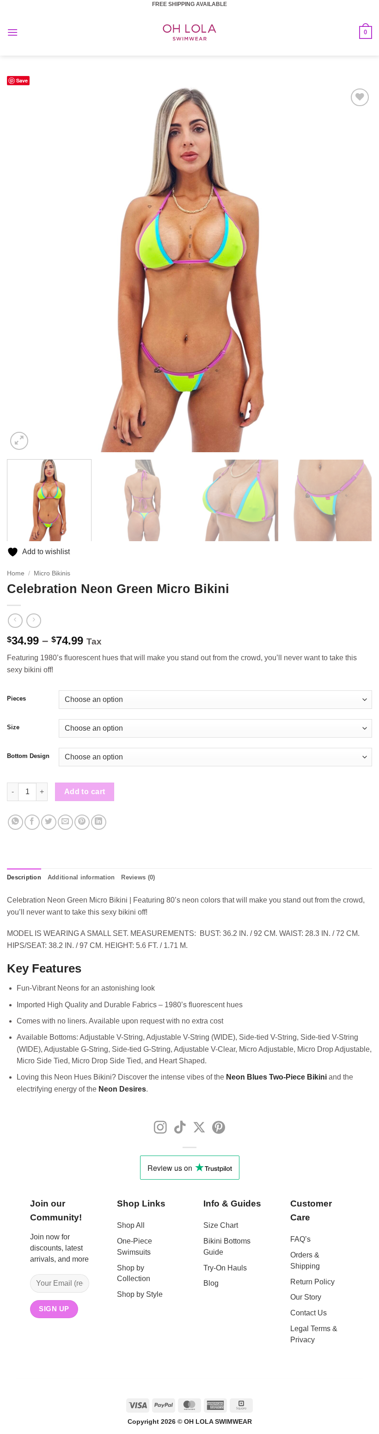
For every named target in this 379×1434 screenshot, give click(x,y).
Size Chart (220, 1225)
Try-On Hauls (225, 1268)
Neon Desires (122, 1089)
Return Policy (312, 1282)
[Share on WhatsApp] (15, 822)
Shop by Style (140, 1294)
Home (15, 573)
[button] (12, 32)
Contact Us (308, 1313)
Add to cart (84, 792)
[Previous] (26, 269)
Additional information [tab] (81, 877)
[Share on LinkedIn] (98, 822)
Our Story (305, 1297)
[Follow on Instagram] (160, 1128)
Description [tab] (24, 877)
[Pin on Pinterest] (82, 822)
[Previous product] (33, 620)
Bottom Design (28, 756)
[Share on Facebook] (32, 822)
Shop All (131, 1225)
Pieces (16, 698)
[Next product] (15, 620)
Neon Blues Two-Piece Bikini (276, 1077)
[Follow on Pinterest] (218, 1128)
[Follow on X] (199, 1128)
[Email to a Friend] (65, 822)
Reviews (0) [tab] (138, 877)
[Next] (353, 269)
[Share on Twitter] (48, 822)
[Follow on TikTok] (179, 1128)
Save (22, 80)
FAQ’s (300, 1239)
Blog (211, 1283)
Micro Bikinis (52, 573)
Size (13, 727)
